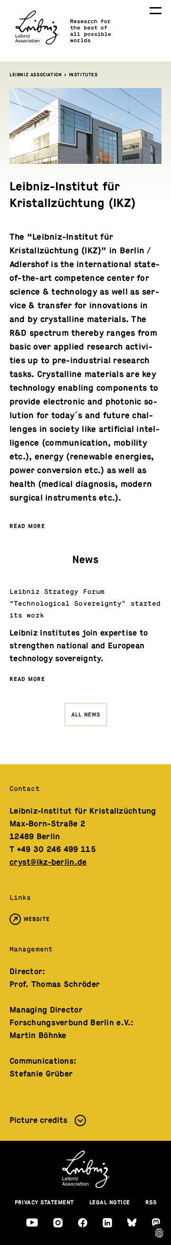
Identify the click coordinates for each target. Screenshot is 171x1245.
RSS (151, 1202)
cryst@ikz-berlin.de (48, 862)
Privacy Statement (45, 1202)
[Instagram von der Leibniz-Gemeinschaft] (58, 1223)
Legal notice (109, 1202)
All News (85, 714)
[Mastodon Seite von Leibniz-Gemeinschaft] (156, 1222)
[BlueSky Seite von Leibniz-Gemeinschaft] (131, 1222)
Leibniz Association (36, 74)
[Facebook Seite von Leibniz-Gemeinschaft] (82, 1223)
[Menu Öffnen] (156, 11)
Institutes (83, 74)
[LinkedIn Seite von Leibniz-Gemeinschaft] (107, 1223)
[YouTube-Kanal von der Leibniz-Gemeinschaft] (32, 1222)
